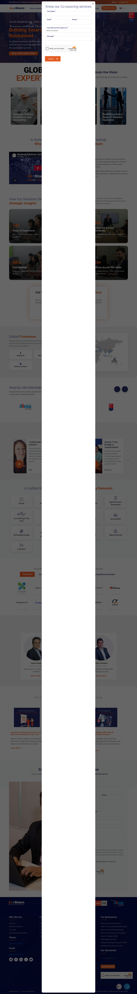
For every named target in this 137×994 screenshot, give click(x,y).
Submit (51, 59)
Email (49, 19)
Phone (74, 19)
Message (50, 36)
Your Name (51, 11)
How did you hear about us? (57, 28)
